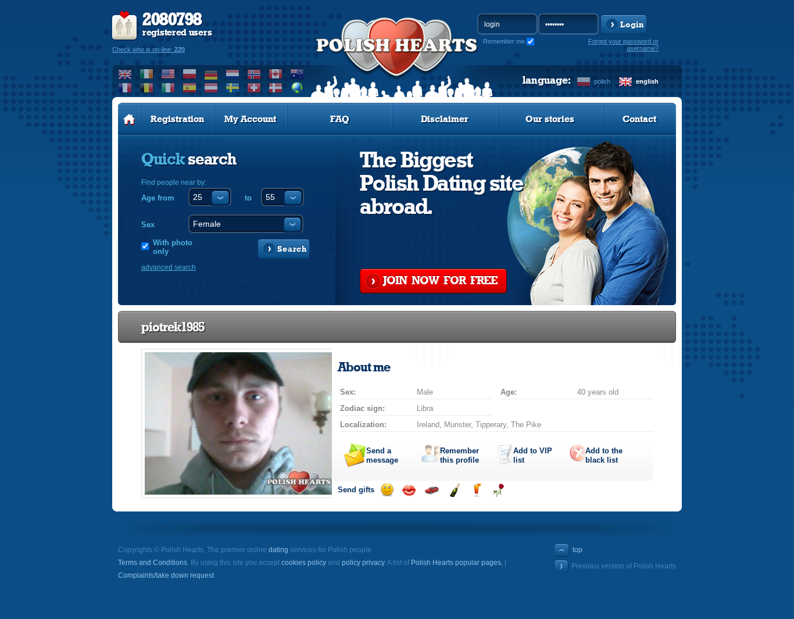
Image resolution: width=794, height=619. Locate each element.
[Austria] (211, 88)
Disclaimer (444, 119)
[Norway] (254, 74)
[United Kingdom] (125, 74)
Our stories (549, 119)
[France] (125, 88)
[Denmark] (276, 88)
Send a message (382, 455)
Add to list (532, 455)
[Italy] (168, 88)
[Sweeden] (233, 88)
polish (602, 81)
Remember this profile (459, 455)
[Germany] (211, 74)
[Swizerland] (254, 88)
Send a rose (498, 490)
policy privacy (363, 563)
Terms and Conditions (152, 563)
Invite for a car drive (431, 490)
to (248, 198)
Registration (177, 119)
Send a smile (387, 490)
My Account (250, 119)
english (647, 81)
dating (278, 550)
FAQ (339, 119)
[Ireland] (147, 74)
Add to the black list (604, 455)
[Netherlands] (233, 74)
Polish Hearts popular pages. (457, 563)
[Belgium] (147, 88)
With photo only (172, 247)
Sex (148, 224)
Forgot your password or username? (623, 45)
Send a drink (476, 490)
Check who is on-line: (148, 49)
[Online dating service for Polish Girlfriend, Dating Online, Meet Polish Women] (397, 58)
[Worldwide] (297, 88)
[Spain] (190, 88)
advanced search (168, 267)
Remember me (504, 41)
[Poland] (190, 74)
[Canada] (276, 74)
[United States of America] (168, 74)
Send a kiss (409, 490)
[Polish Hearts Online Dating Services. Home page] (129, 119)
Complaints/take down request (166, 575)
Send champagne (454, 490)
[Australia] (297, 74)
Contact (639, 119)
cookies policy (303, 563)
